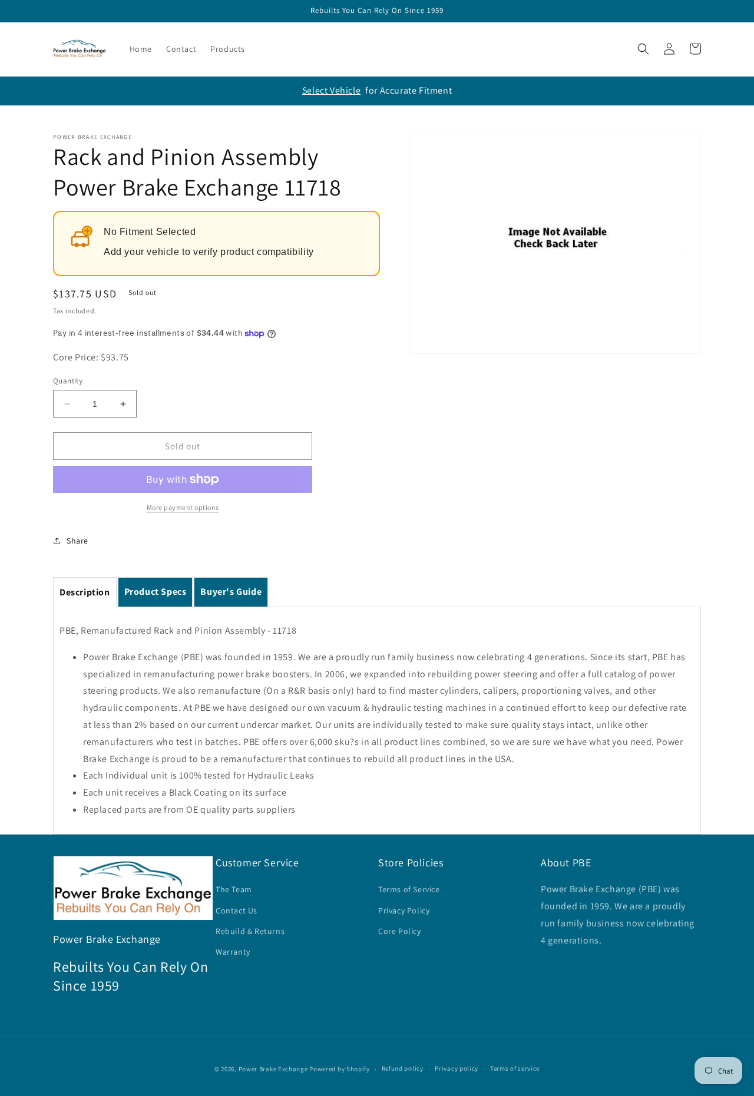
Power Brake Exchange (273, 1069)
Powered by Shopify (339, 1069)
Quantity (67, 381)
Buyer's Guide (231, 591)
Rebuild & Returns (250, 931)
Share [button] (77, 540)
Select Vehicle (331, 90)
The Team (234, 889)
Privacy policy (456, 1068)
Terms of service (515, 1068)
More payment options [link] (183, 507)
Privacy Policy (403, 910)
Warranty (233, 951)
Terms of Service (409, 889)
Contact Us (236, 910)
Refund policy (403, 1068)
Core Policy (399, 931)
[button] (643, 49)
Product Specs (155, 591)
